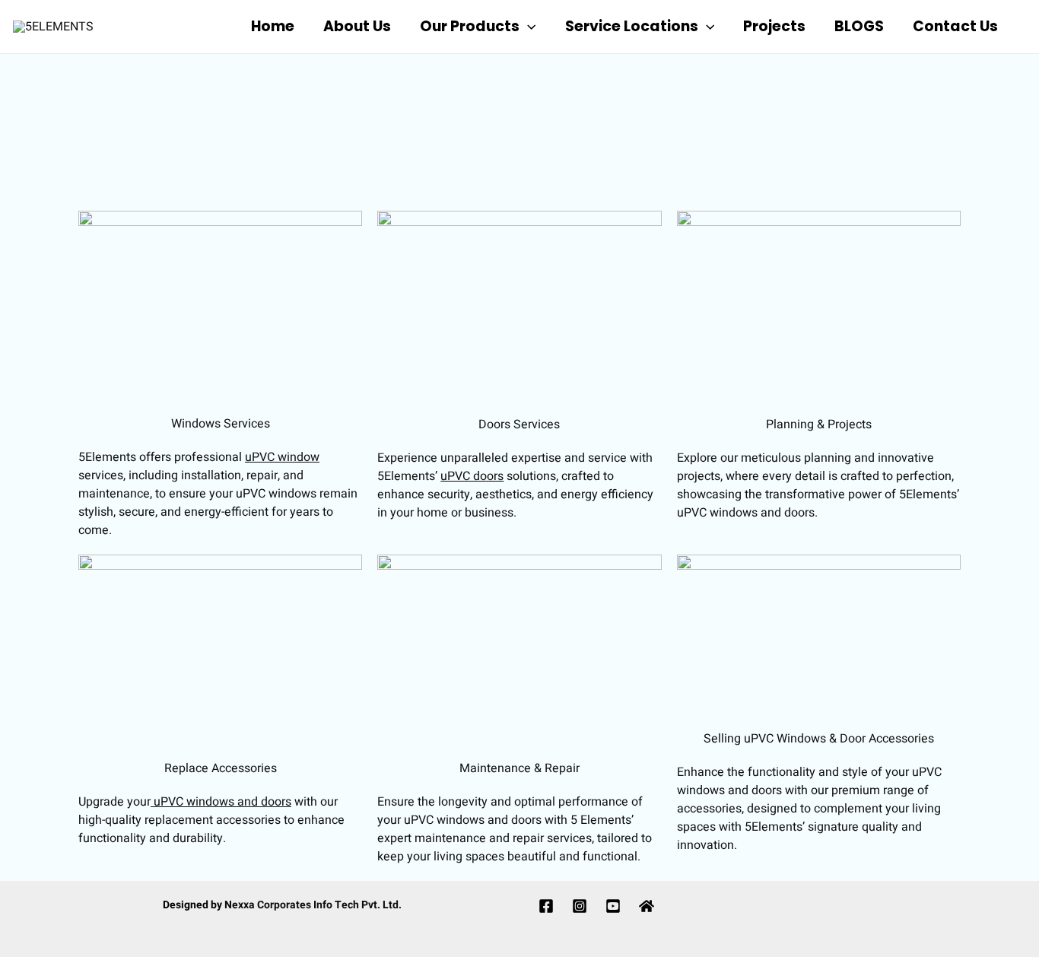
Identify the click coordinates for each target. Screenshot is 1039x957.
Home (272, 26)
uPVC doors (472, 476)
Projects (774, 26)
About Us (357, 26)
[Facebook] (546, 906)
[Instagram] (579, 906)
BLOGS (859, 26)
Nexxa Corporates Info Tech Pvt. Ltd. (313, 905)
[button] (527, 26)
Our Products (470, 26)
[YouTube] (613, 906)
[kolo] (646, 906)
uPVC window (282, 457)
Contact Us (955, 26)
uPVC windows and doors (221, 802)
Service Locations (631, 26)
